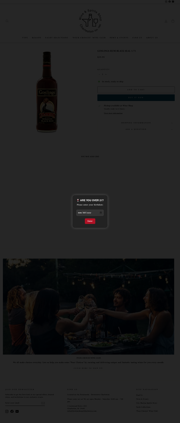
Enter (90, 221)
